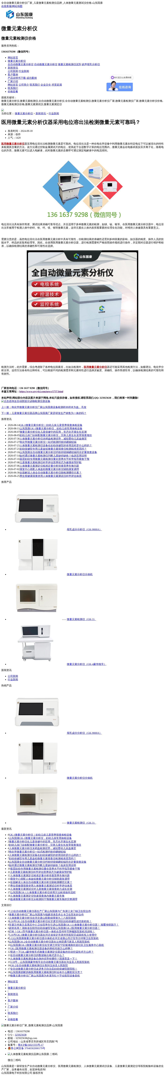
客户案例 (13, 74)
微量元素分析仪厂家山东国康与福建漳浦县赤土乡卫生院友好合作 (46, 914)
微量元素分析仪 (17, 61)
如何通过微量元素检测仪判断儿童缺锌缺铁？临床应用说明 (53, 455)
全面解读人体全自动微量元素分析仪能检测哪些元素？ (51, 472)
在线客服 (6, 6)
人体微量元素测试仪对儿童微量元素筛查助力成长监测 (41, 889)
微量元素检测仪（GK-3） (81, 619)
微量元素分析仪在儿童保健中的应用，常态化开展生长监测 (53, 431)
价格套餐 (13, 91)
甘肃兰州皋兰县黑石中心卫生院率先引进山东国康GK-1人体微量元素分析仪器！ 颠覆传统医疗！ (64, 924)
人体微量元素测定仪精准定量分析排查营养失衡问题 (49, 465)
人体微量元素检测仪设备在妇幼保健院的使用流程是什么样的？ (56, 445)
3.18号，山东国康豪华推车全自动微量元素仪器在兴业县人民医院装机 (50, 962)
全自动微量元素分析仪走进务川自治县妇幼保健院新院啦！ (43, 968)
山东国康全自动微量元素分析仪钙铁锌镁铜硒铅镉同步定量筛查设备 (58, 452)
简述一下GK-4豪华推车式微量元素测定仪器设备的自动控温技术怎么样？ (52, 951)
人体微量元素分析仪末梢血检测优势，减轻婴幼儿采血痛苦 (53, 438)
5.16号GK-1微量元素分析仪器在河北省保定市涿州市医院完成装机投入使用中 (53, 935)
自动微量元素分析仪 (45, 64)
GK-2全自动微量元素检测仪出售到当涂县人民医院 (39, 965)
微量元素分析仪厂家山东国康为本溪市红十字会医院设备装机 (45, 975)
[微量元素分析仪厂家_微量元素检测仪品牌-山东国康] (20, 20)
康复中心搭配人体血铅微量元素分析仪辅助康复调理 (49, 469)
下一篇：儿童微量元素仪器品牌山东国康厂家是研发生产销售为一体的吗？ (43, 413)
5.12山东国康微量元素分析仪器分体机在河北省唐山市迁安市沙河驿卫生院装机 (54, 938)
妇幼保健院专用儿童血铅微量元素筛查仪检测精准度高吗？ (53, 448)
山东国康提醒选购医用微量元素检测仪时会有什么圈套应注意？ (46, 972)
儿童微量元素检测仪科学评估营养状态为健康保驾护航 (51, 462)
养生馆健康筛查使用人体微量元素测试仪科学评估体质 (51, 476)
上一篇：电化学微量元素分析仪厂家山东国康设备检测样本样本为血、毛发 (43, 407)
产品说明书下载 (17, 78)
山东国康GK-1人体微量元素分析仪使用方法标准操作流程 (43, 892)
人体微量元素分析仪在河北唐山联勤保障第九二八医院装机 (42, 918)
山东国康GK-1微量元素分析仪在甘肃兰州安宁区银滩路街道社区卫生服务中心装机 (57, 945)
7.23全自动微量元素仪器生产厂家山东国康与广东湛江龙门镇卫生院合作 (50, 911)
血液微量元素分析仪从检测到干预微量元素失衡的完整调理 (43, 899)
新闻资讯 (13, 67)
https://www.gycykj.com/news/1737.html (41, 391)
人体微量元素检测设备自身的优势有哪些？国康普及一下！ (43, 958)
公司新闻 (13, 71)
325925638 (20, 1034)
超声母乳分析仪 (91, 64)
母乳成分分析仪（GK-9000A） (84, 529)
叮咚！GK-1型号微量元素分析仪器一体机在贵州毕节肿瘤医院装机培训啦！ (52, 931)
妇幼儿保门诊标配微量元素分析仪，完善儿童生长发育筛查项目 (56, 435)
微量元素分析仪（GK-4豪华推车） (86, 664)
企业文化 (46, 84)
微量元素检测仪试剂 (69, 64)
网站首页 (13, 57)
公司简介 (24, 84)
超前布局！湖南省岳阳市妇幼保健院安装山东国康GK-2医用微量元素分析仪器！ (54, 928)
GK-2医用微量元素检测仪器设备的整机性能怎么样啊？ (41, 948)
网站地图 (17, 6)
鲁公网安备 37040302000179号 (28, 1048)
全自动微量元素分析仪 (21, 64)
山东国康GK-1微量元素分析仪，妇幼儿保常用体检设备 (51, 428)
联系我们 (35, 84)
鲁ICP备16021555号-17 (31, 1045)
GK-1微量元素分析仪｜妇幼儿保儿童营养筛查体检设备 (51, 425)
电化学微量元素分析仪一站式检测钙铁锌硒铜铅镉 (48, 442)
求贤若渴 (57, 84)
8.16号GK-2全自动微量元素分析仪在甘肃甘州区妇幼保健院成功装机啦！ (50, 921)
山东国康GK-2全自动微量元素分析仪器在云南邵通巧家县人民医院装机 (49, 941)
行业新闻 (24, 71)
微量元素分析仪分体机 (80, 574)
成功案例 (31, 78)
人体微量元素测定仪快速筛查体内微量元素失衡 (37, 895)
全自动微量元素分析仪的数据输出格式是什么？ (37, 955)
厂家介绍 (13, 81)
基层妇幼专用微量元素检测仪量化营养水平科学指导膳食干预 (54, 459)
